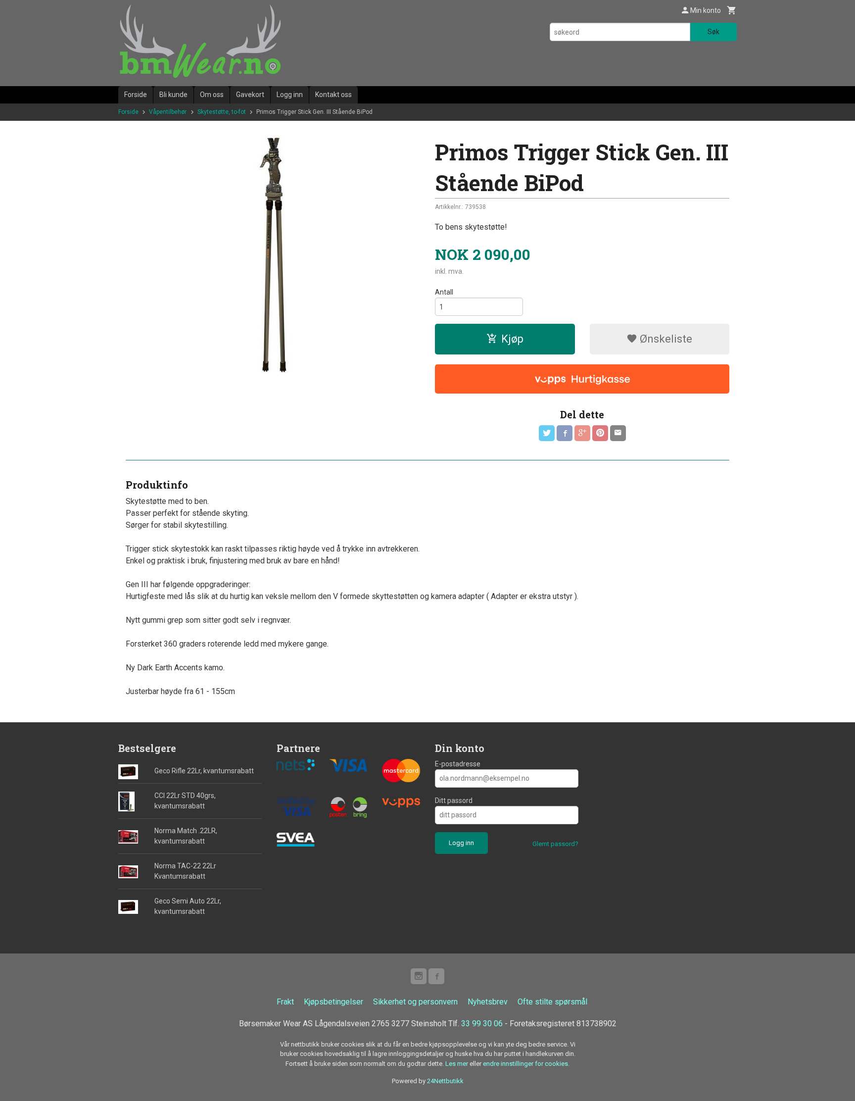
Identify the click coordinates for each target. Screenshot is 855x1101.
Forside (135, 95)
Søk (713, 32)
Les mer (457, 1063)
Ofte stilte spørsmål (552, 1001)
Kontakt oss (333, 95)
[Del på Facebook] (564, 433)
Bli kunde (173, 95)
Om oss (212, 95)
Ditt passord (454, 800)
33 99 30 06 (482, 1023)
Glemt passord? (555, 844)
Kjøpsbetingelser (333, 1001)
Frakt (285, 1001)
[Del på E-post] (618, 433)
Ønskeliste (664, 339)
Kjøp (512, 339)
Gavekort (250, 95)
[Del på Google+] (582, 433)
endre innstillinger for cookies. (526, 1063)
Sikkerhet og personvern (415, 1001)
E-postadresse (457, 764)
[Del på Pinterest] (600, 433)
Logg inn (290, 95)
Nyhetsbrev (488, 1001)
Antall (444, 292)
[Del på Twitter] (547, 433)
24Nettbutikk (445, 1081)
